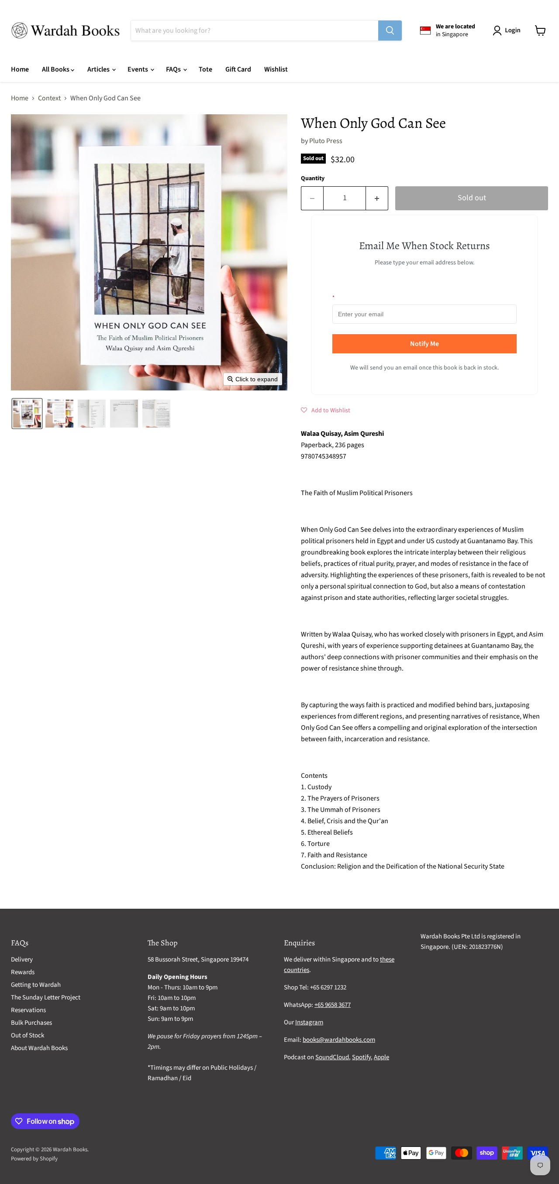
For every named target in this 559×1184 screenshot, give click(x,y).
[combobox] (254, 31)
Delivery (22, 959)
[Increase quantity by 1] (377, 198)
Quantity (312, 178)
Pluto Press (325, 141)
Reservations (28, 1010)
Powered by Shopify (34, 1159)
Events (138, 69)
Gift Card (238, 69)
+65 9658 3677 (332, 1004)
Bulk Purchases (31, 1022)
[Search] (390, 31)
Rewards (23, 972)
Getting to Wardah (36, 984)
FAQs (174, 69)
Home (20, 69)
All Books (56, 69)
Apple (381, 1057)
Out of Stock (27, 1035)
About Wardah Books (39, 1048)
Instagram (309, 1022)
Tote (205, 69)
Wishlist (276, 69)
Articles (99, 69)
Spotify (361, 1057)
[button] (508, 30)
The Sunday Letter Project (45, 997)
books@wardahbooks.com (339, 1039)
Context (49, 98)
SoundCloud (332, 1057)
